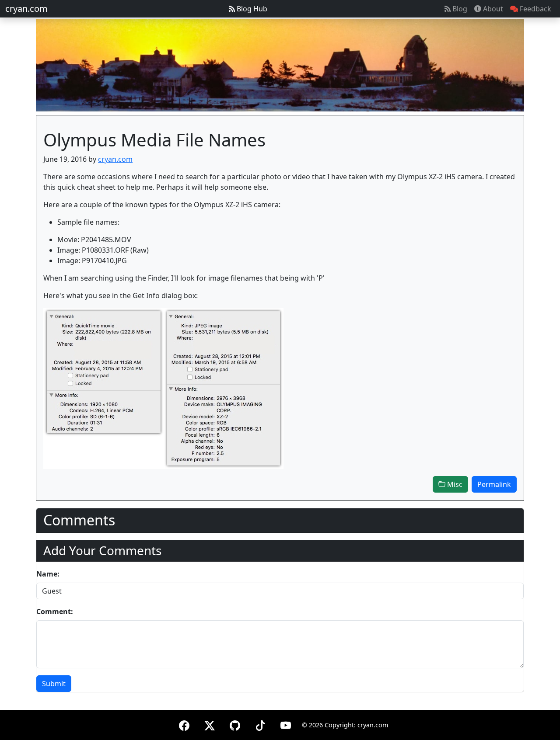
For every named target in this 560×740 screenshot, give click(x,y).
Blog (459, 9)
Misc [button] (453, 484)
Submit (54, 683)
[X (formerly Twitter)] (209, 724)
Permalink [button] (494, 484)
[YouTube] (285, 724)
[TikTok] (260, 724)
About (492, 9)
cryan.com (26, 8)
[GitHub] (235, 724)
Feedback (534, 9)
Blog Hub (251, 9)
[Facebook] (184, 724)
